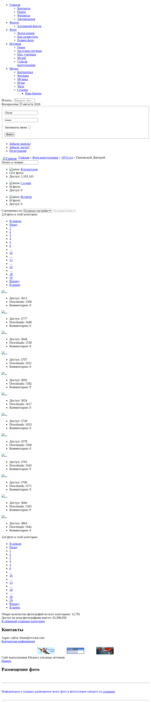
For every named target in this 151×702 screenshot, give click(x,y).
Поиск (21, 12)
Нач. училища (26, 54)
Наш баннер (33, 93)
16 (11, 267)
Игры (21, 82)
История (15, 43)
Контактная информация (18, 641)
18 (11, 274)
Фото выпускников (45, 157)
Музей (21, 58)
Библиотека (25, 72)
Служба (26, 183)
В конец (14, 284)
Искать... (7, 100)
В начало (15, 221)
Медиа (13, 68)
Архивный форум (29, 26)
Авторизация (26, 19)
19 (11, 277)
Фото (13, 29)
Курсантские (29, 169)
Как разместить (27, 36)
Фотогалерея (25, 33)
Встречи (26, 197)
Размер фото (25, 40)
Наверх (6, 661)
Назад (13, 224)
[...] (4, 291)
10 (11, 253)
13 (11, 260)
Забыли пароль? (20, 143)
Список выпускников (26, 63)
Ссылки (22, 89)
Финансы (23, 15)
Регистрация (17, 150)
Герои (21, 47)
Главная (14, 4)
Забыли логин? (19, 147)
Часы (20, 86)
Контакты (23, 8)
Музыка (22, 79)
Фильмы (23, 75)
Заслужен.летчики (29, 51)
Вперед (14, 281)
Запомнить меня (16, 127)
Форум (14, 22)
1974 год (67, 157)
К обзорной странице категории (23, 621)
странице (109, 691)
